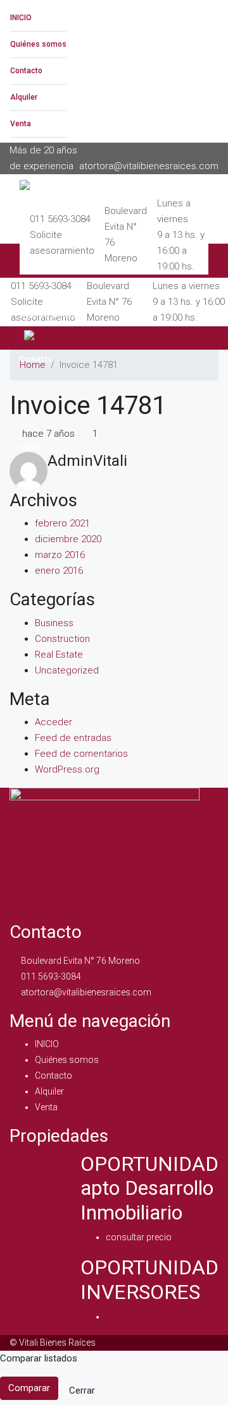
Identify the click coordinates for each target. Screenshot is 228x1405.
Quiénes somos (38, 44)
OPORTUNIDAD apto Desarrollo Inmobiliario (149, 1188)
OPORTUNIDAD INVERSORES (149, 1279)
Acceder (53, 722)
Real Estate (59, 654)
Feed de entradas (73, 738)
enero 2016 (59, 570)
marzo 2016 (60, 554)
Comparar (29, 1388)
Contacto (26, 70)
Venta (20, 123)
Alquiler (23, 97)
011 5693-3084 (60, 219)
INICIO (21, 17)
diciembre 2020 (68, 539)
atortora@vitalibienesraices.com (86, 992)
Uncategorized (67, 670)
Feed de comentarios (81, 753)
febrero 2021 (62, 523)
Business (54, 623)
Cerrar (82, 1390)
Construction (62, 638)
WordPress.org (67, 769)
